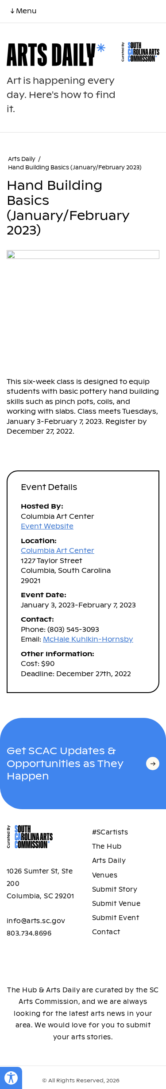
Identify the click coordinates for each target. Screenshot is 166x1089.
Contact (106, 932)
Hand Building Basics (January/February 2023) (75, 167)
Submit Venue (116, 904)
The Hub (107, 846)
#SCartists (110, 832)
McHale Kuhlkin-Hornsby (88, 639)
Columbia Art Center (57, 550)
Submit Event (115, 918)
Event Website (47, 526)
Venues (105, 875)
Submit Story (115, 889)
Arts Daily (21, 159)
